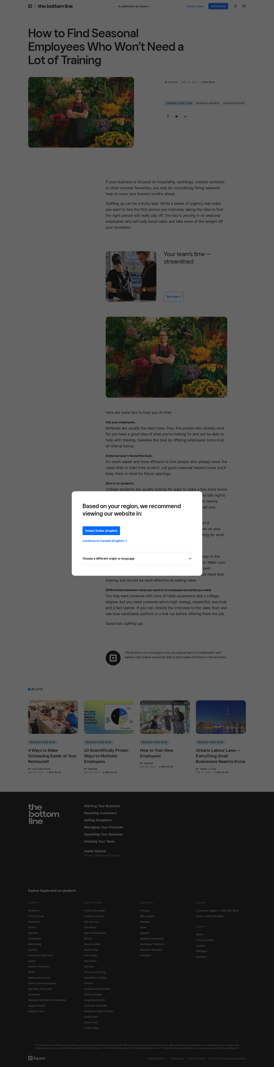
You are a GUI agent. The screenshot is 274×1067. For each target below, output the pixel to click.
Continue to (105, 541)
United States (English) (101, 531)
